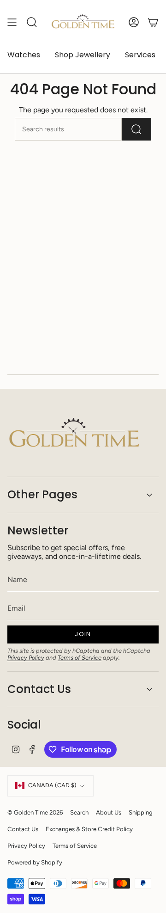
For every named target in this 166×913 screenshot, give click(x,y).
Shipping (141, 812)
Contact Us (39, 689)
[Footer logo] (74, 434)
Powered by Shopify (34, 862)
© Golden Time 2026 (35, 812)
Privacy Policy (25, 657)
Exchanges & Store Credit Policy (89, 829)
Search (79, 812)
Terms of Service (79, 657)
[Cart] (153, 22)
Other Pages (42, 494)
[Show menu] (12, 22)
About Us (108, 812)
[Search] (136, 129)
